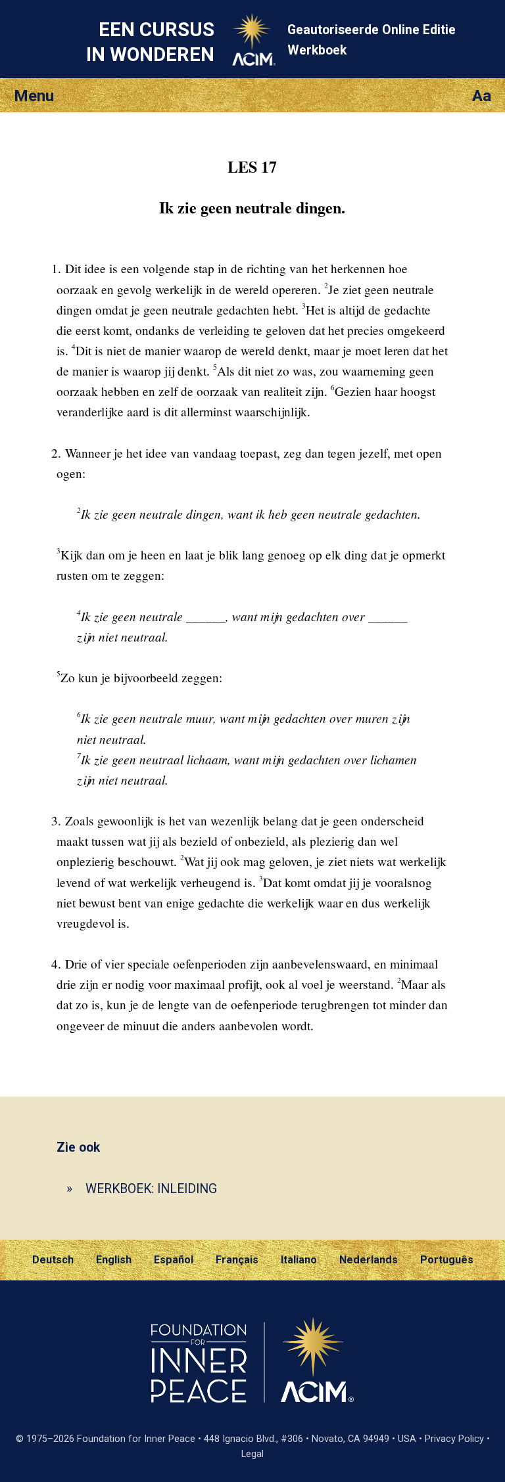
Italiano (299, 1259)
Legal (252, 1454)
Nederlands (368, 1259)
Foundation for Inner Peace (136, 1439)
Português (446, 1259)
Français (237, 1259)
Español (173, 1259)
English (114, 1259)
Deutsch (53, 1259)
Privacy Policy (454, 1439)
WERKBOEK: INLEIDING (151, 1188)
